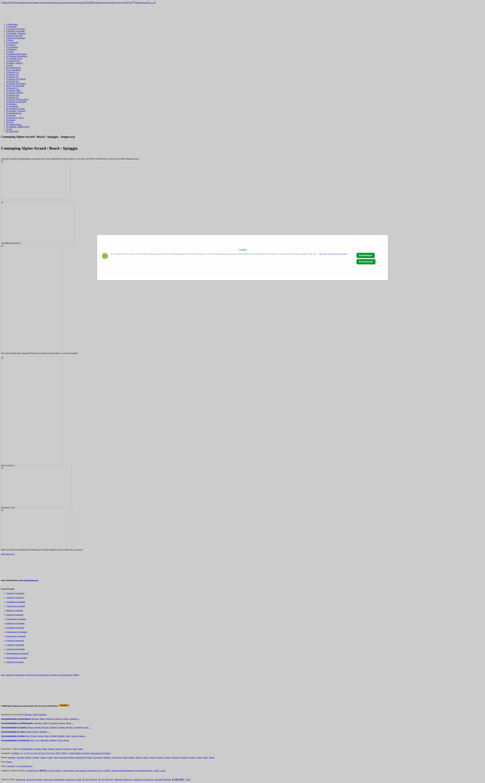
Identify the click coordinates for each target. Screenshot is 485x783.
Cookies (242, 249)
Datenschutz (333, 254)
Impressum (343, 254)
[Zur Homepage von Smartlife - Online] (105, 256)
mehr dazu (323, 254)
